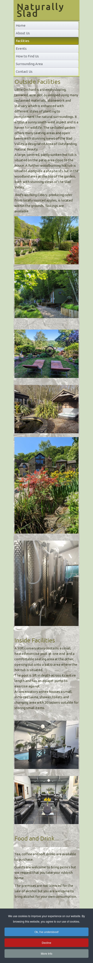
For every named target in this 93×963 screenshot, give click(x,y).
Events (21, 48)
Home (21, 25)
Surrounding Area (29, 64)
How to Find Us (27, 56)
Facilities (22, 41)
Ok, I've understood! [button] (47, 932)
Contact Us (24, 71)
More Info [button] (46, 953)
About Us (23, 33)
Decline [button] (46, 942)
